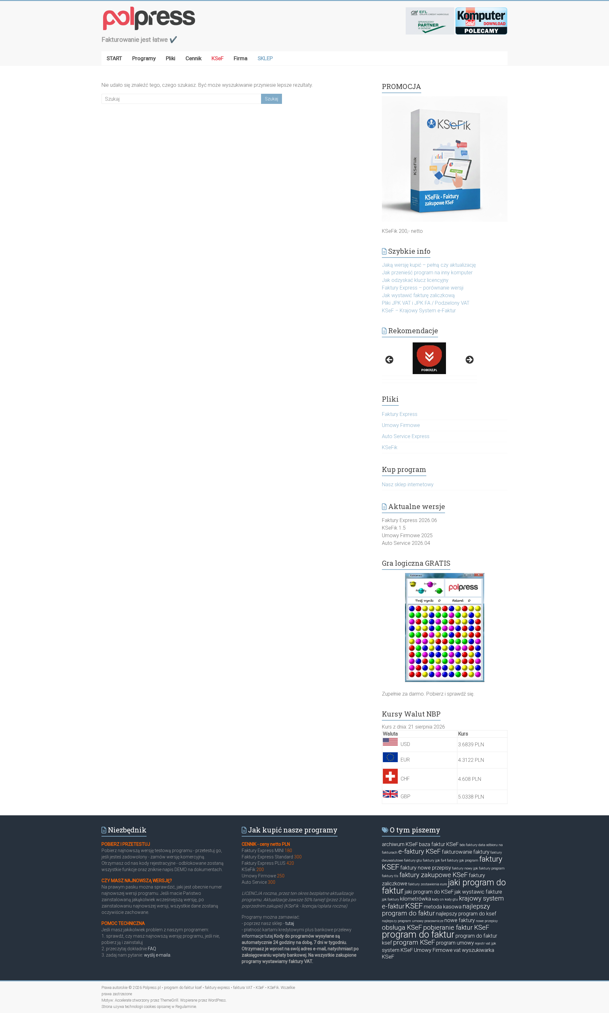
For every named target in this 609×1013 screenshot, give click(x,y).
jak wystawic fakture (478, 892)
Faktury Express (399, 414)
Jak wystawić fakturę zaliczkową (418, 295)
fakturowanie (457, 852)
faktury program (492, 868)
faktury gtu (413, 860)
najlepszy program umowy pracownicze (412, 921)
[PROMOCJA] (445, 99)
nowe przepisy (487, 921)
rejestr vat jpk (485, 943)
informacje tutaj (257, 936)
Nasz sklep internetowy (408, 484)
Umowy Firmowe (401, 425)
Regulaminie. (186, 1006)
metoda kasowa (443, 906)
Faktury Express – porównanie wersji (422, 288)
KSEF (414, 906)
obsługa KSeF (402, 927)
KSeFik (389, 447)
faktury (481, 852)
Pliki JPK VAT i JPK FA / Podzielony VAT (425, 303)
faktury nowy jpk (465, 868)
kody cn (438, 899)
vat (457, 950)
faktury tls (390, 876)
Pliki (170, 58)
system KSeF (397, 950)
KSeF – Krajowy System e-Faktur (419, 311)
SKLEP (265, 58)
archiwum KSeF (400, 844)
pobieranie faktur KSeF (456, 927)
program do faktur (418, 934)
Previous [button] (390, 360)
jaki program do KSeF (429, 892)
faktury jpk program (462, 860)
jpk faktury (390, 899)
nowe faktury (459, 920)
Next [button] (469, 360)
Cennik (193, 58)
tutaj (289, 923)
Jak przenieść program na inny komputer (427, 273)
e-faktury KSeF (419, 851)
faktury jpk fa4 (434, 860)
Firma (240, 58)
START (114, 58)
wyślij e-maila (157, 955)
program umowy (455, 943)
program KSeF (414, 942)
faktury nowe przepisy (425, 867)
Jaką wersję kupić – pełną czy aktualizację (429, 265)
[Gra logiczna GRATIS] (445, 627)
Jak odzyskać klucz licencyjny (415, 280)
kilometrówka (415, 898)
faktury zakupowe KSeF (433, 875)
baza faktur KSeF (439, 844)
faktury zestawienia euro (427, 884)
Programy (144, 58)
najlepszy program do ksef (466, 913)
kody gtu (451, 899)
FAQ (152, 948)
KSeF (218, 58)
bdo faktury (468, 845)
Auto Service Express (405, 436)
